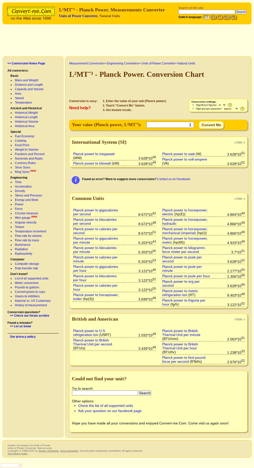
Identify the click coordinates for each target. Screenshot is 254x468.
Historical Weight (26, 112)
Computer (17, 259)
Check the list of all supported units (105, 406)
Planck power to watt (178, 154)
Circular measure (26, 213)
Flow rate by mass (27, 240)
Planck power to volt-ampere (184, 159)
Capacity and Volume (29, 89)
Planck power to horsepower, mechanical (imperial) (185, 231)
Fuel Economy (24, 136)
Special (15, 132)
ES (213, 17)
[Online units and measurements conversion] (32, 13)
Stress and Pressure (28, 195)
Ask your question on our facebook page (110, 411)
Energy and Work (26, 200)
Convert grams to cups (30, 292)
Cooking (20, 140)
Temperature (23, 102)
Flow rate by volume (28, 236)
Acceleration (23, 186)
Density (20, 191)
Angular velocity (25, 222)
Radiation (21, 249)
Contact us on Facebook (173, 179)
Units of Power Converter (78, 16)
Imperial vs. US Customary (33, 301)
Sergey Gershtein (49, 450)
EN (206, 17)
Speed (19, 98)
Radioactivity (23, 253)
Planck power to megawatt (94, 154)
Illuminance (23, 245)
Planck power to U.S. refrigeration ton (89, 333)
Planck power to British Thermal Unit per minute (181, 333)
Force (19, 209)
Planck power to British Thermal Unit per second (92, 342)
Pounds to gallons (27, 287)
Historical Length (26, 117)
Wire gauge (23, 218)
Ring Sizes (22, 172)
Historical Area (24, 126)
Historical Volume (26, 121)
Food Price (22, 145)
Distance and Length (29, 84)
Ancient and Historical (26, 108)
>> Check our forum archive (29, 315)
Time (18, 182)
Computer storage (27, 264)
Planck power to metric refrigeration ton (180, 293)
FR (233, 17)
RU (226, 17)
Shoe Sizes (22, 167)
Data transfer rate (26, 268)
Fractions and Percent (29, 154)
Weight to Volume (26, 149)
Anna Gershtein (69, 450)
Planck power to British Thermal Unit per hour (180, 346)
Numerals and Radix (29, 158)
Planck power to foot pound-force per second (184, 359)
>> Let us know (20, 326)
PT (220, 17)
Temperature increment (30, 231)
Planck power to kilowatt (92, 163)
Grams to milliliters (27, 296)
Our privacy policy (23, 336)
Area (18, 93)
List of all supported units (31, 278)
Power (19, 204)
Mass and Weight (26, 80)
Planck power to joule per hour (186, 276)
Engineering (18, 177)
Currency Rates (25, 163)
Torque (19, 227)
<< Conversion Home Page (26, 63)
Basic (14, 76)
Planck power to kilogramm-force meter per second (184, 250)
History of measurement (31, 305)
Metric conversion (27, 283)
